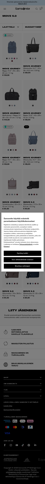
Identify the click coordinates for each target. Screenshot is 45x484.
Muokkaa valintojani (22, 266)
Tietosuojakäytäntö (25, 244)
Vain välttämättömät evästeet (22, 259)
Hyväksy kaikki (22, 253)
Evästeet (6, 247)
